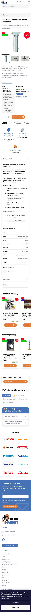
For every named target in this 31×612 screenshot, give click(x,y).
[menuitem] (6, 554)
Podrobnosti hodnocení (22, 25)
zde (8, 598)
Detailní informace (7, 83)
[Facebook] (3, 539)
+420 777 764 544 (9, 535)
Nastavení (16, 602)
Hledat (27, 6)
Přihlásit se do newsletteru (10, 506)
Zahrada (9, 271)
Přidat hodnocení (9, 381)
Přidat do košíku (17, 117)
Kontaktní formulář (10, 545)
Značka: (6, 28)
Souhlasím (15, 607)
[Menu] (29, 2)
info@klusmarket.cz (10, 531)
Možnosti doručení (21, 96)
